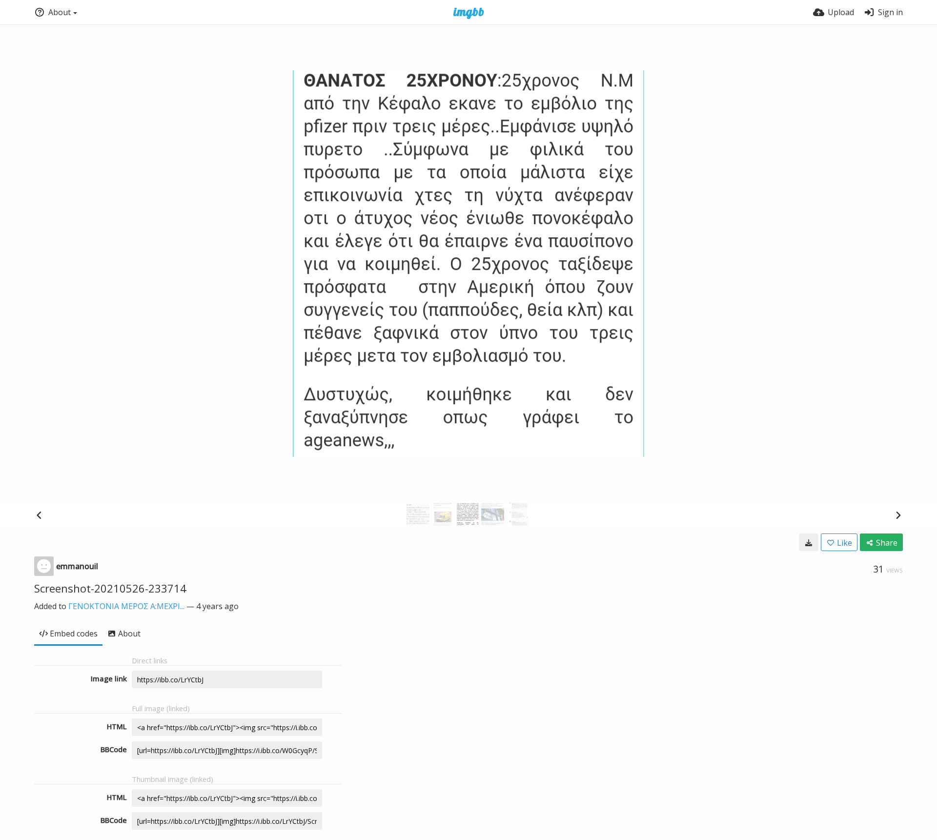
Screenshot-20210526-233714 (110, 588)
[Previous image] (39, 515)
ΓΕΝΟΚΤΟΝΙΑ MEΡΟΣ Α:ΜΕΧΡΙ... (126, 606)
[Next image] (898, 515)
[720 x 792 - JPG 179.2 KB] (808, 542)
